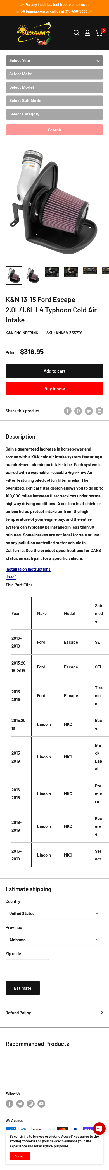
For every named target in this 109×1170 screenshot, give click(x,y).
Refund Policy (18, 1012)
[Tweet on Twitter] (89, 411)
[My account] (87, 33)
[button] (99, 1128)
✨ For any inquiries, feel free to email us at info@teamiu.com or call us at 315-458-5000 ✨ (54, 7)
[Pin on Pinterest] (78, 411)
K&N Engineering (22, 332)
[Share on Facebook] (68, 411)
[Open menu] (8, 33)
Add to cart (54, 370)
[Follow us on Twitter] (20, 1104)
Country (13, 901)
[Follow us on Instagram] (31, 1104)
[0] (98, 33)
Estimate (23, 988)
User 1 (11, 576)
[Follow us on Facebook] (9, 1104)
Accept (20, 1156)
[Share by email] (99, 411)
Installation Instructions (28, 568)
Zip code (13, 953)
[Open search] (77, 33)
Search (54, 130)
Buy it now (54, 388)
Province (14, 927)
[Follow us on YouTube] (41, 1104)
